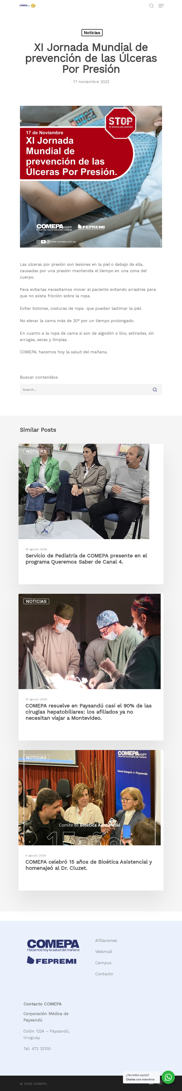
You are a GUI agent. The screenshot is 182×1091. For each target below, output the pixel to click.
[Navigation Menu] (161, 5)
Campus (103, 962)
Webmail (103, 951)
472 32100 (41, 1048)
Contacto (104, 973)
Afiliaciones (106, 940)
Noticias (92, 32)
